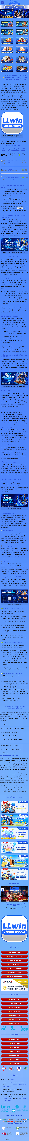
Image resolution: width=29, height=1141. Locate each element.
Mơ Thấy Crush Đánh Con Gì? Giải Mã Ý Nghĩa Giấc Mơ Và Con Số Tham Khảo (14, 903)
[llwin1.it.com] (14, 2)
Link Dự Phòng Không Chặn (13, 178)
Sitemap (5, 1102)
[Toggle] (1, 724)
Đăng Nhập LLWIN (13, 161)
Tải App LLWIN (10, 170)
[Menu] (2, 2)
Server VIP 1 (11, 162)
